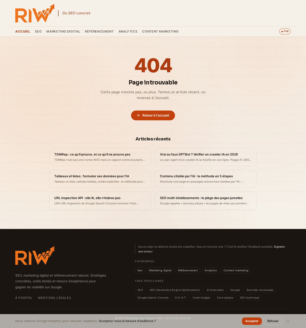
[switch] (285, 31)
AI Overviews (215, 290)
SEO (140, 290)
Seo (38, 31)
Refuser (273, 321)
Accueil (22, 31)
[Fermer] (288, 321)
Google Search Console (153, 297)
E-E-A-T (180, 297)
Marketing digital (63, 31)
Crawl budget (201, 297)
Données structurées (260, 290)
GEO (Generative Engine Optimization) (175, 290)
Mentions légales (54, 298)
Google (235, 290)
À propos (23, 298)
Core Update (225, 297)
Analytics (128, 31)
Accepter (251, 321)
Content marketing (160, 31)
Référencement (99, 31)
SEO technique (249, 297)
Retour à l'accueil (155, 115)
